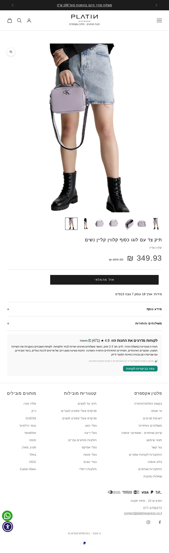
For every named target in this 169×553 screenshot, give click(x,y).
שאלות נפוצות (152, 476)
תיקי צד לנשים (87, 403)
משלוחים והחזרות (150, 425)
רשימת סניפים (152, 418)
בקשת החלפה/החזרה (148, 403)
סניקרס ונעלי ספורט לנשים (79, 418)
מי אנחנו (156, 411)
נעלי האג (91, 425)
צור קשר (156, 447)
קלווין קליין (155, 247)
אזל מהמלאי (104, 279)
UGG (32, 462)
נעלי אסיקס (89, 447)
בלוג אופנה (155, 462)
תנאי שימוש (154, 440)
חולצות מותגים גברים (82, 440)
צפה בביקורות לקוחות (140, 368)
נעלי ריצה (90, 433)
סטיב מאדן (29, 447)
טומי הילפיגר (27, 425)
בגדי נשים (90, 462)
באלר (32, 454)
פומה (32, 440)
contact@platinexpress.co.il (143, 513)
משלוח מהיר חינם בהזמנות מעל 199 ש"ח (84, 5)
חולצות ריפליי (88, 469)
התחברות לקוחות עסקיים (145, 454)
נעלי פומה (90, 454)
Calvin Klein (28, 469)
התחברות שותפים (150, 469)
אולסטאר (30, 433)
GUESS (31, 418)
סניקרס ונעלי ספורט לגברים (79, 411)
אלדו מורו (30, 403)
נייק (33, 411)
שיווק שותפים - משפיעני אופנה (141, 433)
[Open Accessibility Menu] (7, 526)
